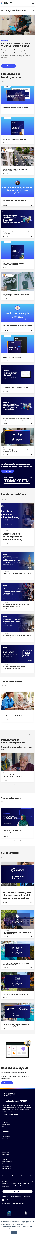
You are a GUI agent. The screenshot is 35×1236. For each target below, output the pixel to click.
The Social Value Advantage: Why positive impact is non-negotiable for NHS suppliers (15, 715)
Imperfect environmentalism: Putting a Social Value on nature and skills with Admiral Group (17, 419)
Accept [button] (13, 1232)
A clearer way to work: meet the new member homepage (16, 388)
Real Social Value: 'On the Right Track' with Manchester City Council (15, 170)
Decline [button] (21, 1232)
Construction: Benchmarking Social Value (15, 139)
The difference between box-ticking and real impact (15, 108)
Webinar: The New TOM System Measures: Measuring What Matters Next (15, 667)
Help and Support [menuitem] (7, 1168)
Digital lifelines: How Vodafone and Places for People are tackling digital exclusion (16, 1025)
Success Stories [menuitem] (6, 1166)
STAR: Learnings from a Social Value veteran (15, 995)
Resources (5, 1159)
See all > (3, 81)
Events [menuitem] (4, 1164)
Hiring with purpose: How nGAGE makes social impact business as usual (16, 964)
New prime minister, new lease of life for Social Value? (16, 201)
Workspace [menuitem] (5, 1127)
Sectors (4, 1148)
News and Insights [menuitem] (7, 1161)
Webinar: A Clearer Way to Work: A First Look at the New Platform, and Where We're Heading (17, 636)
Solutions (5, 1120)
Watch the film (8, 66)
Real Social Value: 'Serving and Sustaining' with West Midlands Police (16, 295)
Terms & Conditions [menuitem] (16, 1196)
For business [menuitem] (5, 1154)
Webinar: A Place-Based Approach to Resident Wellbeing (12, 536)
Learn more (7, 471)
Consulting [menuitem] (5, 1122)
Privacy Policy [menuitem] (5, 1196)
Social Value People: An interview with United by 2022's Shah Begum (12, 831)
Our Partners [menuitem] (5, 1138)
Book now (7, 1083)
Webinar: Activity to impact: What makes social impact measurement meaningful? (16, 605)
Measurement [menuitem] (6, 1124)
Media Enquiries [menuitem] (26, 1196)
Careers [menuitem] (4, 1143)
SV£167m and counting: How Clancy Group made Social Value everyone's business (17, 895)
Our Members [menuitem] (6, 1136)
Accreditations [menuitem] (6, 1140)
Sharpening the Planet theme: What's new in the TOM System (16, 232)
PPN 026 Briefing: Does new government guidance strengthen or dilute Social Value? (17, 574)
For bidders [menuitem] (5, 1152)
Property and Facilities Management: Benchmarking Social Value (13, 264)
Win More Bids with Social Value (12, 357)
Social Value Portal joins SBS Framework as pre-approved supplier (13, 775)
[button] (20, 724)
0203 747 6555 (21, 1101)
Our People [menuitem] (5, 1134)
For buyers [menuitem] (5, 1150)
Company (5, 1131)
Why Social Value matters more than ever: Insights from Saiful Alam (17, 326)
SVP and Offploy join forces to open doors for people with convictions (16, 450)
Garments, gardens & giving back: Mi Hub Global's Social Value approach (17, 933)
